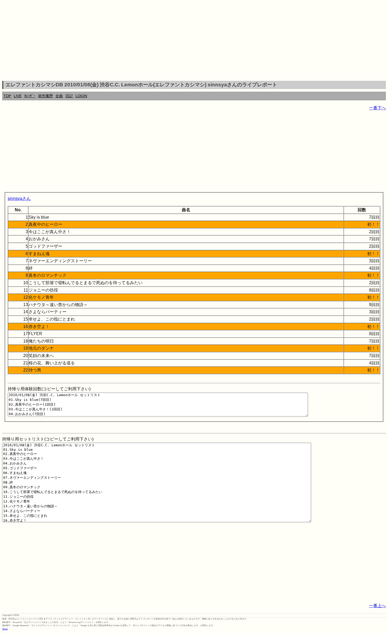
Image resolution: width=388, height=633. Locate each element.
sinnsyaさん (19, 198)
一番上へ (377, 605)
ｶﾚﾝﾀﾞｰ (29, 96)
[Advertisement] (194, 41)
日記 (69, 96)
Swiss (5, 629)
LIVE (18, 96)
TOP (7, 96)
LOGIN (81, 96)
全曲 (59, 96)
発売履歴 (45, 96)
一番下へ (377, 108)
